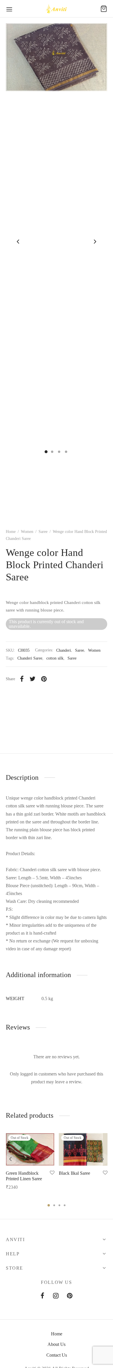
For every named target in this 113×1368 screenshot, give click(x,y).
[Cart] (103, 8)
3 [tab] (59, 1205)
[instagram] (55, 1296)
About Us (56, 1344)
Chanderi (63, 650)
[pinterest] (69, 1296)
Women (27, 531)
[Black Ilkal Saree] (83, 1149)
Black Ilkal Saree (74, 1173)
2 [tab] (54, 1205)
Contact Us (56, 1355)
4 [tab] (64, 1205)
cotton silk (54, 658)
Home (11, 531)
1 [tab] (49, 1205)
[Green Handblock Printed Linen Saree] (30, 1149)
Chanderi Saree (29, 658)
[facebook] (42, 1296)
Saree (43, 531)
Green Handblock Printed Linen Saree (24, 1176)
